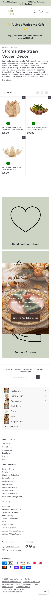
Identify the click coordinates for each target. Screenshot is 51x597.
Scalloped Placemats (10, 493)
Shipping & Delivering (10, 512)
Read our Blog (7, 525)
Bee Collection (7, 484)
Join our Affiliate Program (12, 534)
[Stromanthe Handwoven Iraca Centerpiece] (38, 116)
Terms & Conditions (10, 519)
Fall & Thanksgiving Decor (12, 496)
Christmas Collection (10, 475)
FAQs (4, 522)
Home (4, 47)
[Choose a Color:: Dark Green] (8, 123)
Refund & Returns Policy (11, 509)
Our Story (6, 506)
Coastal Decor (7, 490)
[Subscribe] (38, 377)
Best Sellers (6, 453)
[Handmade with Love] (25, 220)
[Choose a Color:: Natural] (3, 123)
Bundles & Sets (8, 469)
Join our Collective (9, 528)
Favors (5, 456)
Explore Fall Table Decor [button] (25, 318)
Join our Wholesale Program (13, 531)
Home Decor (7, 447)
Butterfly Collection (9, 487)
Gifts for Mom (7, 472)
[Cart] (41, 12)
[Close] (46, 266)
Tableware (6, 444)
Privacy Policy (7, 515)
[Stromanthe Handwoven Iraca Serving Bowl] (13, 156)
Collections (13, 47)
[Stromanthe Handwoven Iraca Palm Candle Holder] (13, 116)
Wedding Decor (8, 481)
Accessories (7, 450)
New (4, 459)
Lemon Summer (8, 478)
